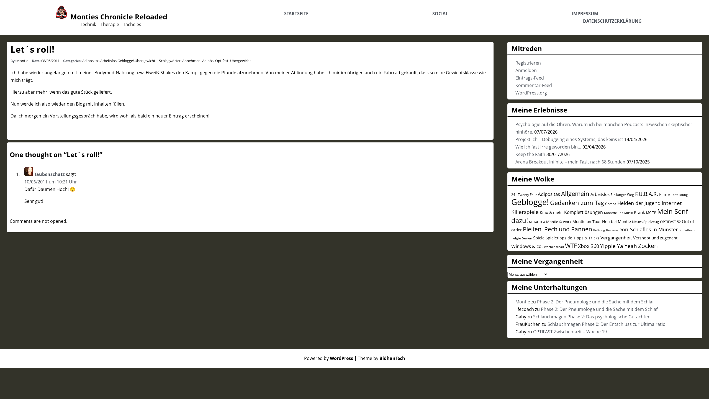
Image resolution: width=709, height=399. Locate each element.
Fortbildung (679, 195)
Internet (672, 203)
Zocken (648, 246)
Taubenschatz (49, 174)
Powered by (328, 358)
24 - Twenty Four (524, 194)
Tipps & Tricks (586, 238)
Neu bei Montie (616, 221)
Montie (22, 60)
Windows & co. (527, 246)
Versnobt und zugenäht (655, 238)
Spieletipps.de (559, 238)
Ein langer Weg (622, 194)
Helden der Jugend (639, 203)
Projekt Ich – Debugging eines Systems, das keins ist (569, 139)
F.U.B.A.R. (646, 194)
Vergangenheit (616, 237)
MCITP (651, 212)
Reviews (612, 230)
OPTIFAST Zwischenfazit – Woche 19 (570, 332)
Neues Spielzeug (645, 221)
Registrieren (528, 63)
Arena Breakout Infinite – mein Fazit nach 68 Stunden (570, 162)
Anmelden (526, 70)
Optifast (221, 60)
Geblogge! (125, 60)
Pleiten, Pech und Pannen (557, 229)
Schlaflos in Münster (654, 229)
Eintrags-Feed (529, 78)
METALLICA (537, 222)
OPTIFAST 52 (670, 221)
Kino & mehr (551, 212)
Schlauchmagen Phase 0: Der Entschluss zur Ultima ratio (607, 324)
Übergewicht (145, 60)
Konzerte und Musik (618, 213)
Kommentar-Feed (533, 85)
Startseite (296, 14)
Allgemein (575, 194)
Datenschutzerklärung (612, 21)
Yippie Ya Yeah (618, 246)
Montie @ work (558, 221)
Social (440, 14)
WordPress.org (531, 93)
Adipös (208, 60)
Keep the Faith (530, 154)
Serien (527, 238)
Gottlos (610, 203)
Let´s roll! (32, 49)
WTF (571, 246)
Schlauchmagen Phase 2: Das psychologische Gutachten (592, 317)
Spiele (538, 238)
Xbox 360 (588, 246)
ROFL (624, 229)
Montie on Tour (586, 221)
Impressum (585, 14)
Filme (664, 194)
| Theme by (379, 358)
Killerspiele (525, 212)
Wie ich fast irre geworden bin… (548, 147)
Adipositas (90, 60)
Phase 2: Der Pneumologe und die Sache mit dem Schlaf (595, 302)
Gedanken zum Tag (577, 202)
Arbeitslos (108, 60)
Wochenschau (554, 247)
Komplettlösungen (583, 212)
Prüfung (599, 230)
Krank (639, 212)
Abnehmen (191, 60)
